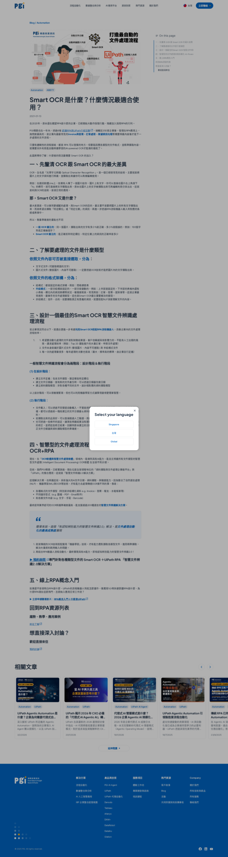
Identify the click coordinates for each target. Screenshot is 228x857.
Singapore (114, 424)
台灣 (114, 433)
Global (114, 441)
